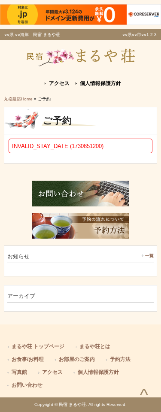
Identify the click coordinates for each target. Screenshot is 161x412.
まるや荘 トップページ (38, 346)
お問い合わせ (27, 385)
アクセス (59, 83)
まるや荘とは (94, 346)
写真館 (19, 372)
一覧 (149, 255)
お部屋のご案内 (77, 359)
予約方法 (120, 359)
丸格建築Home (18, 99)
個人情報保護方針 (100, 83)
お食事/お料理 (28, 359)
